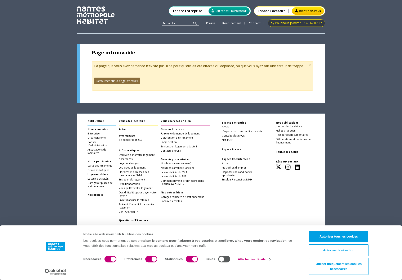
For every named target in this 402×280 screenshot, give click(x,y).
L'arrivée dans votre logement (137, 155)
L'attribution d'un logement (177, 137)
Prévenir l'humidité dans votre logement (137, 206)
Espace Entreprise (187, 11)
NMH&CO (227, 140)
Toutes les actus (287, 152)
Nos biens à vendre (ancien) (177, 168)
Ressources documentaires (292, 135)
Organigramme (97, 137)
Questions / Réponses (133, 220)
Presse (210, 23)
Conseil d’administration (97, 144)
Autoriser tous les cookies (339, 236)
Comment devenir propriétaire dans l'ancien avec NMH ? (182, 182)
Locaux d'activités (98, 178)
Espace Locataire (272, 11)
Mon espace (127, 135)
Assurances (126, 159)
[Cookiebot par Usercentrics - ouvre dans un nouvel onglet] (55, 272)
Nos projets (95, 195)
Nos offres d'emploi (234, 167)
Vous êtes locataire (132, 121)
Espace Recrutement (236, 159)
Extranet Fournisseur (231, 11)
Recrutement (232, 23)
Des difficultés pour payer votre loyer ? (138, 194)
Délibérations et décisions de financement (293, 141)
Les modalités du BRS (173, 176)
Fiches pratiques (285, 130)
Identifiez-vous (310, 11)
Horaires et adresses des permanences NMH (134, 173)
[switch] (151, 259)
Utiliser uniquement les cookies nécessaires (339, 266)
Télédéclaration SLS (130, 140)
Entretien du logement (132, 179)
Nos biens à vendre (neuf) (176, 163)
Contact (255, 23)
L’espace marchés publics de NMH (242, 131)
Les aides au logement (132, 167)
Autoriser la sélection (338, 250)
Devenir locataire (172, 129)
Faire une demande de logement (180, 133)
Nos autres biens (172, 192)
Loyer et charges (129, 163)
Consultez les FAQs (233, 135)
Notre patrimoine (99, 161)
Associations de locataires (97, 151)
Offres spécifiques (98, 170)
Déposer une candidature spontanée (237, 173)
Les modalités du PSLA (174, 172)
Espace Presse (231, 149)
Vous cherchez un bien (176, 121)
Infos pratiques (129, 150)
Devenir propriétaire (175, 159)
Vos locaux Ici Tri (129, 212)
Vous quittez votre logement (135, 188)
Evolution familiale (129, 184)
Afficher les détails (251, 259)
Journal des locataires (289, 126)
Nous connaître (98, 129)
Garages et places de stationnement (100, 184)
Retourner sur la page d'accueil (117, 81)
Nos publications (287, 122)
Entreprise (94, 133)
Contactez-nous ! (171, 150)
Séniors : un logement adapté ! (179, 146)
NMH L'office (96, 121)
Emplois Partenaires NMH (237, 179)
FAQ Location (169, 142)
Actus (122, 129)
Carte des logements (100, 165)
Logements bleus (98, 174)
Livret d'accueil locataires (134, 200)
